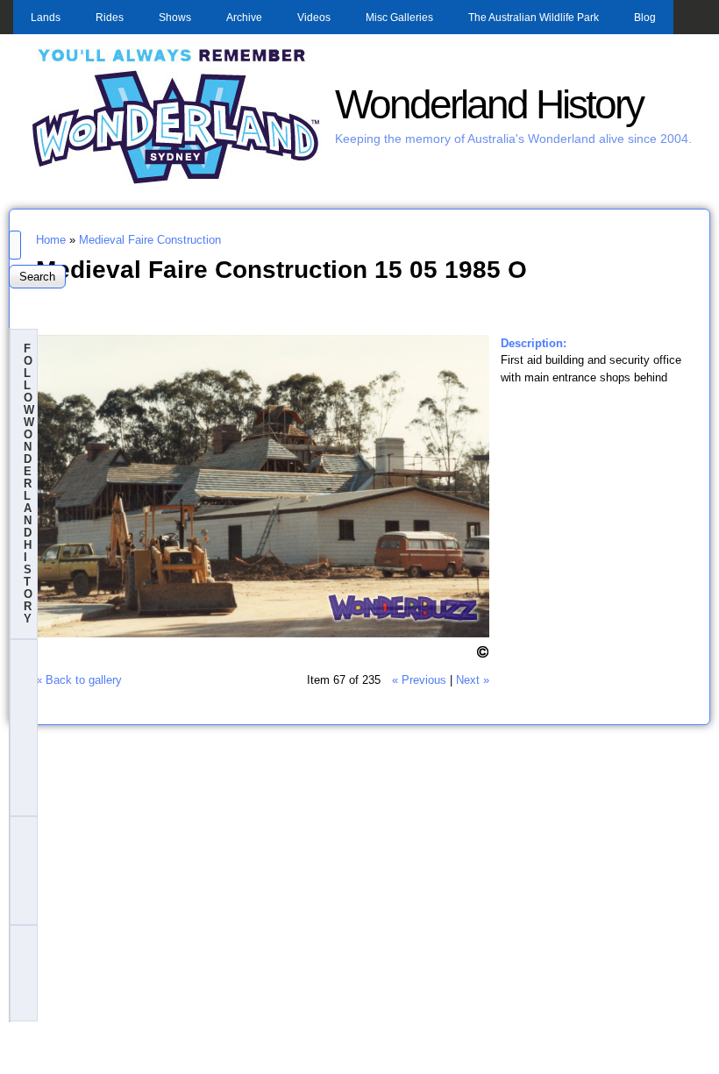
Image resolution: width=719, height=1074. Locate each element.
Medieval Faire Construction (150, 239)
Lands (46, 17)
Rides (110, 17)
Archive (244, 17)
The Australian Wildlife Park (533, 17)
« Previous (419, 679)
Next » (472, 679)
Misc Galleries (399, 17)
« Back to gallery (79, 679)
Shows (175, 17)
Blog (645, 17)
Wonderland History (489, 104)
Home (51, 239)
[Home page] (176, 181)
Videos (314, 17)
